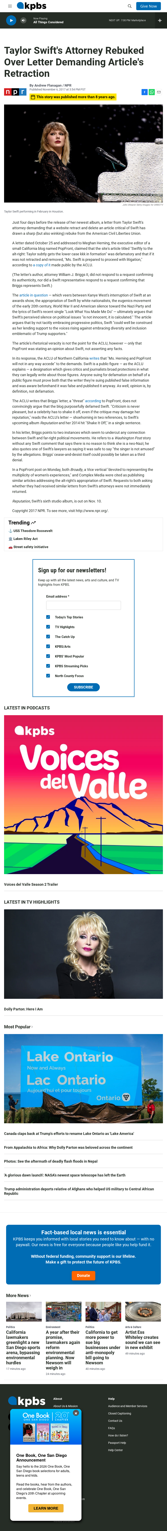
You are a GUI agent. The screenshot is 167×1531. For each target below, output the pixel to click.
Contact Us (115, 1420)
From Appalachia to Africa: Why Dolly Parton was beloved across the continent (68, 1147)
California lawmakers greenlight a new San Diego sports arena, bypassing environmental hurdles (23, 1347)
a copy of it (42, 265)
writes (94, 358)
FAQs (111, 1428)
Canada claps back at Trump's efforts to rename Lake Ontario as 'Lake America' (69, 1133)
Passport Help (117, 1442)
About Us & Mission (65, 1406)
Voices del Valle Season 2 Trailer (31, 884)
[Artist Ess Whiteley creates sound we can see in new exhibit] (143, 1312)
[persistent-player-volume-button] (23, 20)
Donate (83, 1275)
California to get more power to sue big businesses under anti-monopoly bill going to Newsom (103, 1347)
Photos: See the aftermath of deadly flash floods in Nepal (51, 1161)
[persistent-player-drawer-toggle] (161, 20)
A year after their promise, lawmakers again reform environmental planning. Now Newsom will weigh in (63, 1350)
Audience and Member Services (127, 1406)
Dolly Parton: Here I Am (23, 1009)
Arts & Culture (133, 1327)
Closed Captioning (119, 1413)
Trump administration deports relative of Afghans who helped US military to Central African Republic (79, 1191)
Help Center (115, 1450)
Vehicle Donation (64, 1521)
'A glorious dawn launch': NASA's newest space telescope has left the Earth (64, 1175)
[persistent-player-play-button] (11, 20)
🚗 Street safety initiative (28, 547)
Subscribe (83, 687)
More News (17, 1295)
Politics (10, 1327)
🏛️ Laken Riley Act (23, 539)
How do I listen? (118, 1435)
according (93, 401)
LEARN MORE (46, 1508)
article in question (33, 295)
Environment (53, 1327)
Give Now (148, 6)
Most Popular (17, 1026)
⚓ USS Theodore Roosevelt (30, 531)
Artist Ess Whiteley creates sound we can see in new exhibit (142, 1340)
